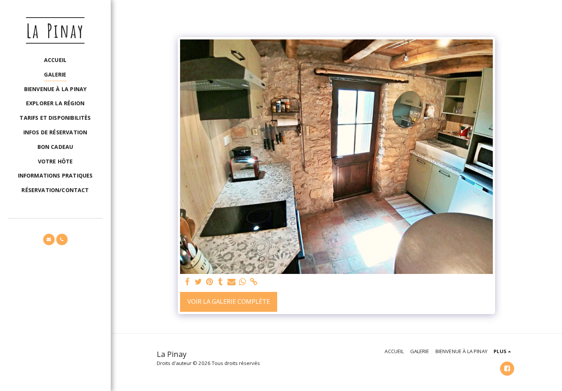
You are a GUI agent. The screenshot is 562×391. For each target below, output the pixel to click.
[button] (49, 239)
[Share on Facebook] (187, 282)
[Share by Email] (231, 282)
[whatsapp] (243, 282)
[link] (254, 282)
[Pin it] (209, 282)
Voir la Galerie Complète (228, 301)
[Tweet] (198, 282)
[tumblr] (220, 282)
